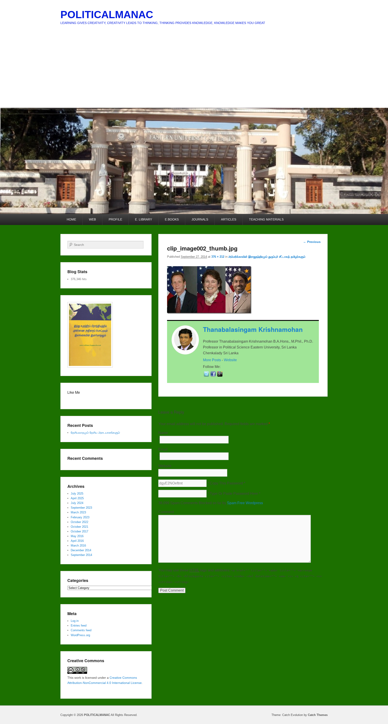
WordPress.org (80, 635)
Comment (166, 512)
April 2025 (77, 498)
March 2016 (78, 545)
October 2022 (79, 522)
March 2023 (78, 512)
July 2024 (77, 503)
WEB (92, 219)
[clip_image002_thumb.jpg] (209, 312)
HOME (71, 219)
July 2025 (77, 493)
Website (230, 360)
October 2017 (79, 531)
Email (163, 449)
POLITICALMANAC (106, 14)
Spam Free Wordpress (245, 503)
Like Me (73, 392)
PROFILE (115, 219)
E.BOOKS (172, 219)
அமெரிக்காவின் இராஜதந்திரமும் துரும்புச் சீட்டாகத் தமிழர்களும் (266, 256)
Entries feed (78, 625)
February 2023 (80, 517)
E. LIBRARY (143, 219)
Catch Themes (318, 715)
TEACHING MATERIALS (266, 219)
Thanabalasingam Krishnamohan (253, 329)
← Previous (312, 242)
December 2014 (81, 550)
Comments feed (81, 630)
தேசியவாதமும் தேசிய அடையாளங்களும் (95, 432)
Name (163, 433)
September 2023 (81, 507)
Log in (75, 620)
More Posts (212, 360)
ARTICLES (228, 219)
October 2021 (79, 526)
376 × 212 (217, 256)
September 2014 (81, 555)
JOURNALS (200, 219)
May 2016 (77, 536)
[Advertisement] (194, 74)
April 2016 (77, 540)
